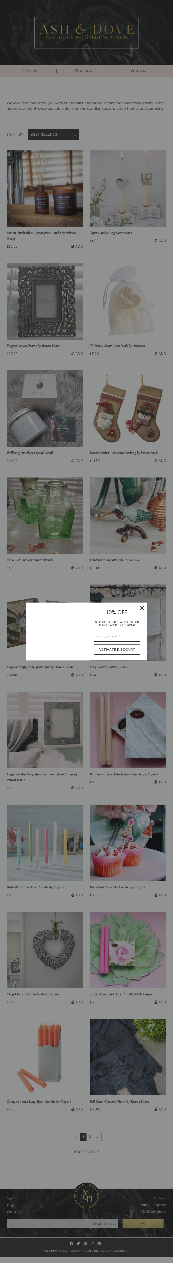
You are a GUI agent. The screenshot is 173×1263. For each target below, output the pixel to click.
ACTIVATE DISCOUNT (116, 649)
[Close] (142, 608)
